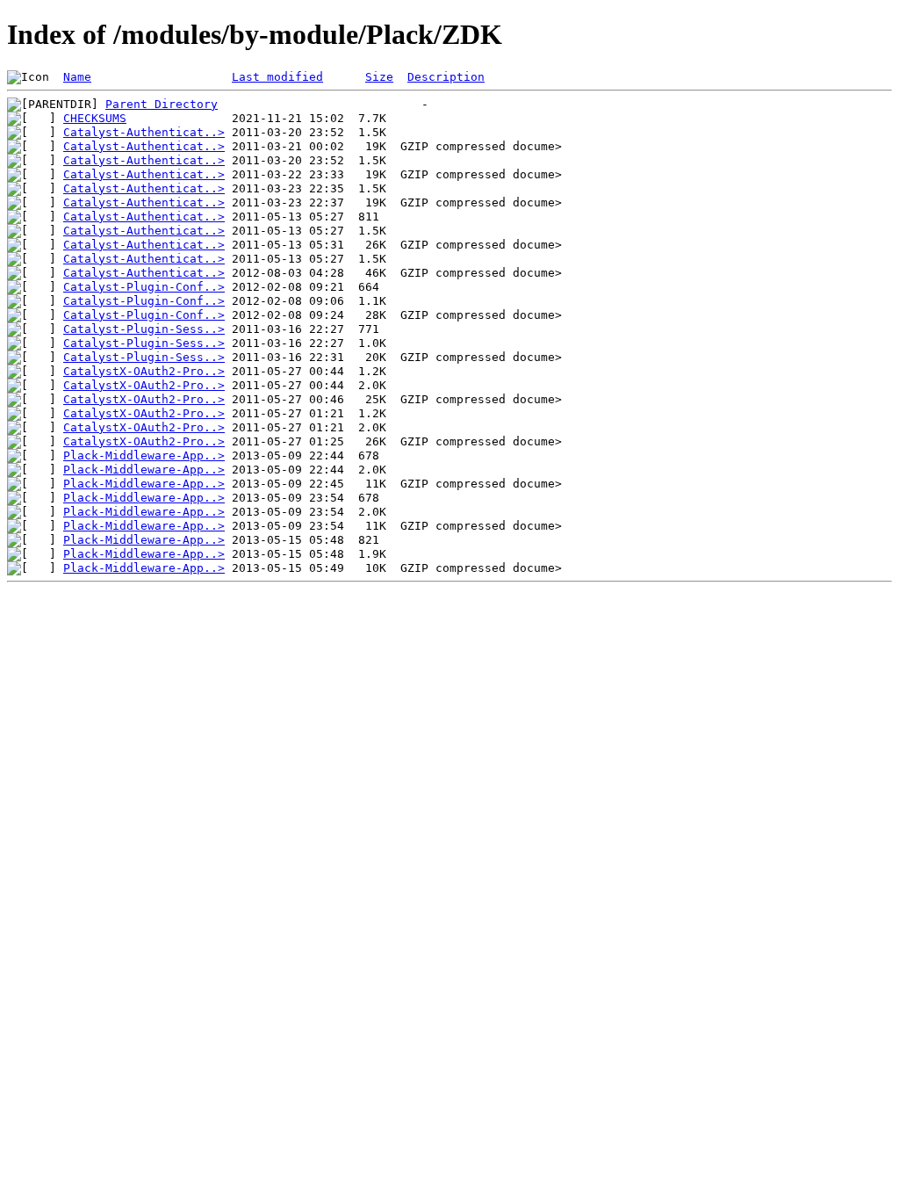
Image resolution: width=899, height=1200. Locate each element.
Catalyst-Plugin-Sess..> (144, 329)
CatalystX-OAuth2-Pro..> (144, 371)
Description (446, 76)
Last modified (277, 76)
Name (77, 76)
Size (379, 76)
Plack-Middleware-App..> (144, 455)
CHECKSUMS (94, 118)
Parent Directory (161, 104)
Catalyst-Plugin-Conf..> (144, 286)
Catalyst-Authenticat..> (144, 132)
